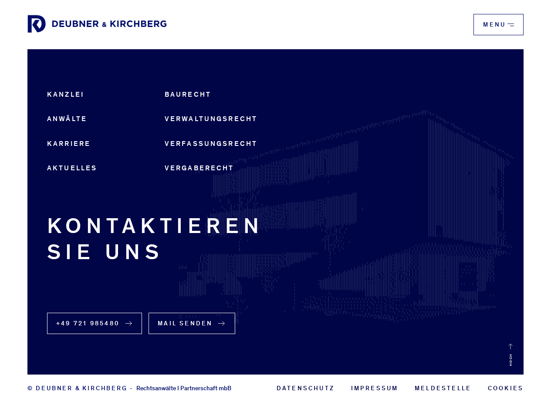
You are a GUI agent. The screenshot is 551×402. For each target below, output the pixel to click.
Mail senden (185, 323)
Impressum (375, 388)
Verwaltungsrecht (211, 119)
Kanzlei (65, 94)
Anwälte (67, 119)
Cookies (506, 388)
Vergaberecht (199, 168)
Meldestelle (443, 388)
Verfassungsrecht (211, 143)
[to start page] (97, 24)
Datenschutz (306, 388)
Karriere (69, 143)
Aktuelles (72, 168)
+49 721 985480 (88, 323)
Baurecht (188, 94)
